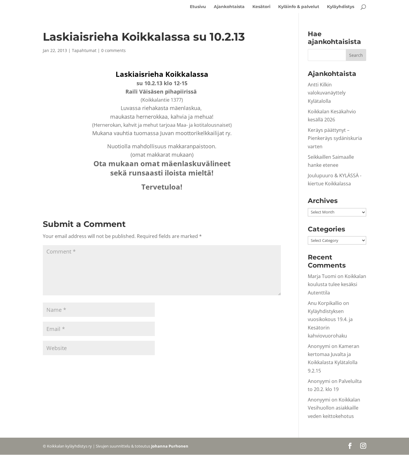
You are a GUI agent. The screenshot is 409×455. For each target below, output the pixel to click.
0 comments (113, 50)
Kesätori (261, 6)
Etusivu (198, 6)
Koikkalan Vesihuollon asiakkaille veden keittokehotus (334, 407)
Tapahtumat (84, 50)
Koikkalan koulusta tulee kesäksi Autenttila (337, 284)
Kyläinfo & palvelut (298, 6)
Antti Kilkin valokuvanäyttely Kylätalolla (327, 92)
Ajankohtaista (229, 6)
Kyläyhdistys (340, 6)
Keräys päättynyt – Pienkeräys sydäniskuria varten (335, 138)
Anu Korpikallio (325, 303)
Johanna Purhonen (169, 446)
